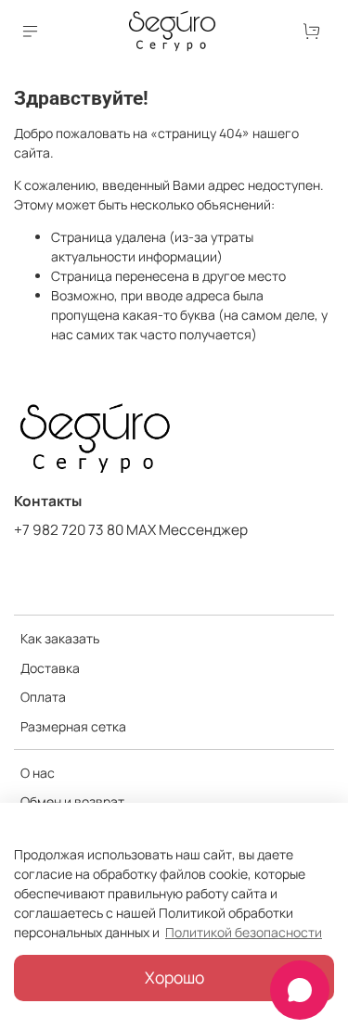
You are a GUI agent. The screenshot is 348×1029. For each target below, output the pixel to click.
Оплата (43, 696)
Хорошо (174, 977)
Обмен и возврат (72, 801)
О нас (37, 772)
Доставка (50, 668)
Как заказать (59, 638)
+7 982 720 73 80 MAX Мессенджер (131, 530)
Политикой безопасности (243, 932)
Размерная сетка (73, 726)
